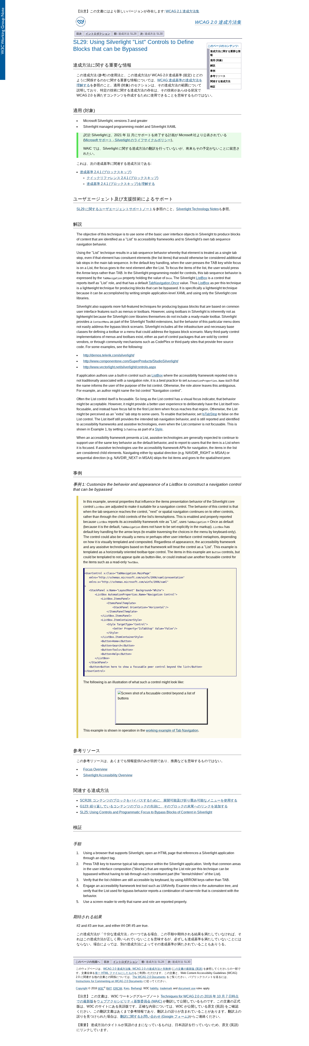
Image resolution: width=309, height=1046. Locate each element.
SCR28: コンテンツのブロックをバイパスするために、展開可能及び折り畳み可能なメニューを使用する (158, 800)
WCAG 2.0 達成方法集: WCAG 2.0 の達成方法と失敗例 (137, 968)
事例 (212, 70)
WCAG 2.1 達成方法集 (182, 11)
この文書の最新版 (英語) (187, 968)
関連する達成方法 (220, 81)
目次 (79, 33)
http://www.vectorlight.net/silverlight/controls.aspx (119, 367)
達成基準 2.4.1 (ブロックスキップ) (105, 172)
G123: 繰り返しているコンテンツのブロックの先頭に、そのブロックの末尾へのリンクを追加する (154, 806)
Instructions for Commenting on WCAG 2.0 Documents (109, 981)
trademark (166, 988)
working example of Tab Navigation (172, 730)
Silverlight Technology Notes (197, 209)
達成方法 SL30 (151, 33)
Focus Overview (95, 769)
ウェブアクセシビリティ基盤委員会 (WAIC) (129, 1001)
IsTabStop (209, 414)
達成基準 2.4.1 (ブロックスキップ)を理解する (121, 184)
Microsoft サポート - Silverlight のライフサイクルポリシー (127, 140)
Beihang (136, 988)
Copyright (81, 988)
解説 (212, 65)
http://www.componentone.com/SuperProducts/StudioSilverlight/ (130, 361)
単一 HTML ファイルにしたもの (114, 973)
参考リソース (217, 76)
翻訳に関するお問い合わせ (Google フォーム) (154, 1016)
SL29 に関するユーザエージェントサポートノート (115, 209)
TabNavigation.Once (164, 283)
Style (158, 429)
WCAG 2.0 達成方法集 (218, 22)
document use (186, 988)
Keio (126, 988)
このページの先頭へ (87, 961)
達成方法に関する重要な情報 (225, 53)
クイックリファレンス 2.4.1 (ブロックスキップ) (122, 178)
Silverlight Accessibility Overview (107, 775)
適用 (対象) (216, 60)
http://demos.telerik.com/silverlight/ (108, 355)
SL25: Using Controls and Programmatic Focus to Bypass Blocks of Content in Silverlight (146, 812)
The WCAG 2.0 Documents (149, 977)
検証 (212, 86)
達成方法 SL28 (125, 33)
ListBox (201, 278)
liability (154, 988)
